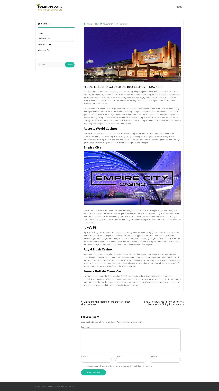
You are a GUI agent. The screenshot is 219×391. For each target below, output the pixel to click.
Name (84, 356)
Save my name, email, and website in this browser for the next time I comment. (117, 366)
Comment (85, 327)
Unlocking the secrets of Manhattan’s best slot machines (105, 303)
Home (179, 7)
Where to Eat (44, 38)
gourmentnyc (122, 24)
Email (118, 356)
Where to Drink (44, 44)
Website (153, 356)
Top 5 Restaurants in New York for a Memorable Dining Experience (164, 303)
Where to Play (93, 24)
